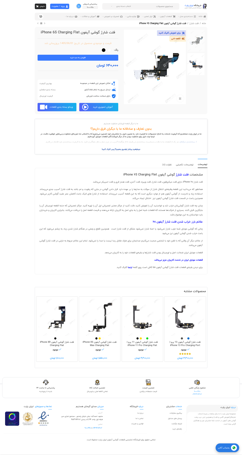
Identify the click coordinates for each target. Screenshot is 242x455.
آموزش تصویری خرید (103, 107)
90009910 (90, 7)
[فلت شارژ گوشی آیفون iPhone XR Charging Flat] (57, 317)
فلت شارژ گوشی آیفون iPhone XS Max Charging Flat (100, 344)
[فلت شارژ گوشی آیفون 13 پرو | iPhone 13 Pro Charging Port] (185, 317)
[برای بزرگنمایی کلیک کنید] (180, 98)
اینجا (130, 267)
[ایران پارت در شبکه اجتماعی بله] (40, 16)
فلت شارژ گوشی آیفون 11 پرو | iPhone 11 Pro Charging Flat (142, 344)
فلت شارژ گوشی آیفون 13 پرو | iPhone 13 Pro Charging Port (185, 344)
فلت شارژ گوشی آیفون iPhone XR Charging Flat (57, 344)
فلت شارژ (194, 23)
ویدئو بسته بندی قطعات (61, 107)
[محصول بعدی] (38, 23)
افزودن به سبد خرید (78, 57)
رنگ (116, 50)
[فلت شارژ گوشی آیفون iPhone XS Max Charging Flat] (99, 317)
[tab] (202, 163)
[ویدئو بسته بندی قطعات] (43, 107)
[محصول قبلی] (44, 23)
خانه (204, 23)
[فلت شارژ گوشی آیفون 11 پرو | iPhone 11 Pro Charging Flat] (142, 317)
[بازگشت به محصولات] (41, 23)
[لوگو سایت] (195, 6)
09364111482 (197, 394)
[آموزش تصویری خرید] (85, 107)
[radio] (109, 50)
